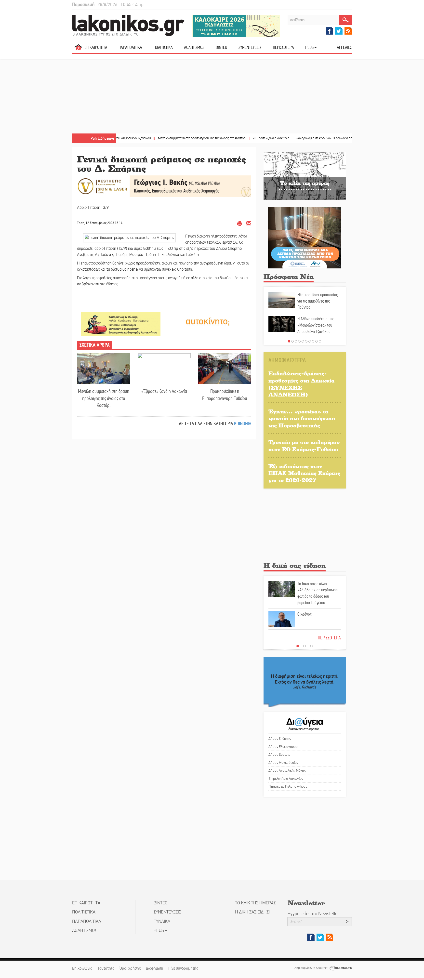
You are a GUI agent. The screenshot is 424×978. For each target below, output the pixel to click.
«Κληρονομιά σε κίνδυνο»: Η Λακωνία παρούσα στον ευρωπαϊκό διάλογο (321, 138)
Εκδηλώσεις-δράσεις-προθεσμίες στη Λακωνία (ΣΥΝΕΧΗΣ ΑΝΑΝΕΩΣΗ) (301, 383)
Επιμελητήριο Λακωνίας (285, 778)
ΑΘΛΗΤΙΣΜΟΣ (194, 47)
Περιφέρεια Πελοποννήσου (287, 786)
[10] (320, 341)
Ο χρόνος (304, 614)
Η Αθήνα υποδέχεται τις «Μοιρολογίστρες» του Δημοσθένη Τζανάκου (315, 325)
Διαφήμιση (154, 968)
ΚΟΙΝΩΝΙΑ (242, 423)
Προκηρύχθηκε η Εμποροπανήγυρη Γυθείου (224, 394)
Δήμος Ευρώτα (279, 754)
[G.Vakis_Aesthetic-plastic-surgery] (164, 186)
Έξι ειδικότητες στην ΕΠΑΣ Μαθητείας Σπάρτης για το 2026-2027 (304, 473)
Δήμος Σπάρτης (279, 738)
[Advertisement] (212, 96)
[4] (299, 341)
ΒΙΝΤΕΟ (221, 47)
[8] (313, 341)
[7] (309, 341)
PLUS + (311, 47)
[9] (316, 341)
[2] (292, 341)
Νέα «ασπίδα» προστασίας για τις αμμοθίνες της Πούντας (317, 301)
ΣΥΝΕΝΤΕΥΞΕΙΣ (249, 47)
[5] (303, 341)
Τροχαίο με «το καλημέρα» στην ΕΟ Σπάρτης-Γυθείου (304, 445)
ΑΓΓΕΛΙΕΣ (344, 47)
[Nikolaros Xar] (120, 324)
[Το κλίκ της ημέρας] (305, 175)
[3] (296, 341)
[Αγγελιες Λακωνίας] (208, 321)
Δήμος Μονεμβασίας (283, 762)
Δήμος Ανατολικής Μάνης (286, 770)
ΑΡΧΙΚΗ (78, 49)
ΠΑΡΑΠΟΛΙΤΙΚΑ (130, 47)
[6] (306, 341)
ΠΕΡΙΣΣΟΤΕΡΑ (329, 638)
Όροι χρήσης (130, 968)
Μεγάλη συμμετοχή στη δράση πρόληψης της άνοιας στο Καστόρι (177, 138)
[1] (289, 341)
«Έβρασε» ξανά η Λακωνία (246, 138)
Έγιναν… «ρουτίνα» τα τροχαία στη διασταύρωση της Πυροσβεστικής (301, 418)
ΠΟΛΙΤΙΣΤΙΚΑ (163, 47)
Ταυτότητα (105, 968)
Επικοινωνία (82, 968)
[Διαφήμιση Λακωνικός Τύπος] (305, 682)
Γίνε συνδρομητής (183, 968)
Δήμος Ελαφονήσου (283, 746)
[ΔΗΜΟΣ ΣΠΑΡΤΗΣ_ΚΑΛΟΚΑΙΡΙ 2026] (236, 26)
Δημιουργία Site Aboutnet (311, 968)
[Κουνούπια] (304, 237)
